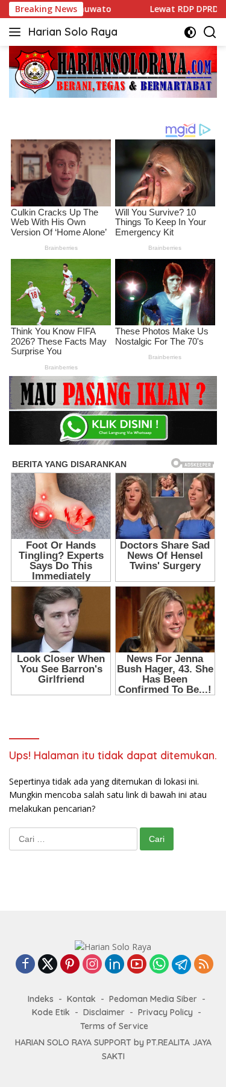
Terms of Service (114, 1026)
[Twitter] (47, 964)
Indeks (41, 998)
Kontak (81, 998)
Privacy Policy (165, 1012)
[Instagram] (92, 964)
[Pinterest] (70, 964)
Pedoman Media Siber (153, 998)
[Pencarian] (210, 32)
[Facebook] (25, 964)
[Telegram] (181, 964)
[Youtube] (136, 964)
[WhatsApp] (159, 964)
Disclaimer (104, 1012)
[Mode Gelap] (190, 32)
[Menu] (17, 32)
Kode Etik (51, 1012)
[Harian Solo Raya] (113, 946)
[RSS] (203, 964)
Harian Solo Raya (73, 32)
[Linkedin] (114, 964)
